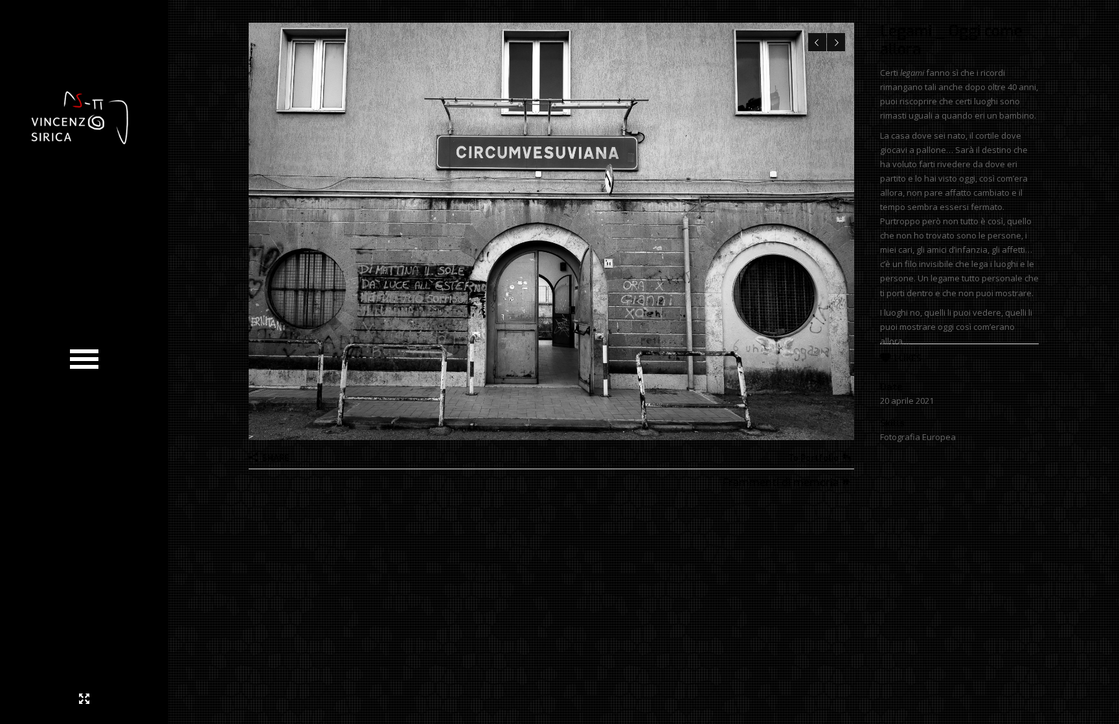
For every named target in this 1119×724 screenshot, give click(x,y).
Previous (817, 42)
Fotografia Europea (918, 437)
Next (836, 42)
